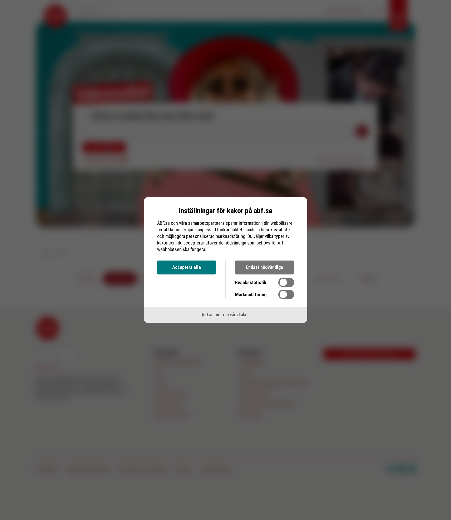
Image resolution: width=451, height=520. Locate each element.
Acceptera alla (186, 267)
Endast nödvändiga (264, 267)
